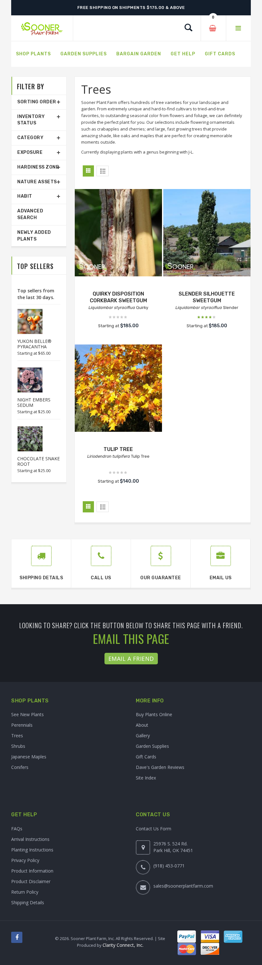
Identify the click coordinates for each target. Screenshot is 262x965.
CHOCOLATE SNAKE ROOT (38, 461)
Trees (17, 735)
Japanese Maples (28, 757)
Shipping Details (27, 902)
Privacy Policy (25, 860)
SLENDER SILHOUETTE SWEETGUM (207, 297)
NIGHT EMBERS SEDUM (33, 402)
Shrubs (18, 746)
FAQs (16, 829)
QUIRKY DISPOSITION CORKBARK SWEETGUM (118, 297)
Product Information (32, 871)
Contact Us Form (153, 829)
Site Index (146, 778)
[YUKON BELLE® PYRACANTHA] (26, 321)
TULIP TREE (118, 449)
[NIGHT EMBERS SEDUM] (26, 380)
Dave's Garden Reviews (160, 767)
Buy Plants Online (154, 714)
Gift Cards (146, 757)
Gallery (143, 735)
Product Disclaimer (30, 881)
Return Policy (24, 892)
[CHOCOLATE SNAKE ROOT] (26, 439)
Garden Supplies (152, 746)
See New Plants (27, 714)
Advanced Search (30, 214)
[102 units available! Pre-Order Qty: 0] (207, 232)
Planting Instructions (32, 850)
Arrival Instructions (30, 839)
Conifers (19, 767)
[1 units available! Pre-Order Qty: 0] (118, 232)
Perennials (22, 725)
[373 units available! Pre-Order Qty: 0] (118, 388)
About (142, 725)
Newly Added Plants (34, 236)
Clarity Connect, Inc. (123, 945)
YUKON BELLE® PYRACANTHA (34, 343)
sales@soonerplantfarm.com (183, 886)
